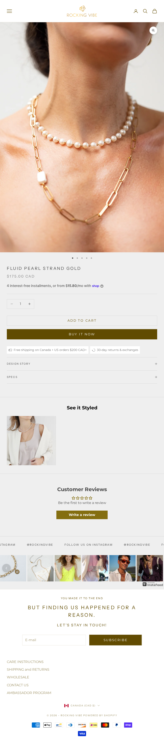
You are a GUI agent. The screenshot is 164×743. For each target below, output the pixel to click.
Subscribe (116, 640)
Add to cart (82, 320)
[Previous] (6, 568)
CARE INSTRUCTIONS (25, 662)
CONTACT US (18, 685)
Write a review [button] (82, 515)
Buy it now (82, 334)
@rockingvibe (102, 544)
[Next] (157, 568)
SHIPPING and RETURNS (28, 669)
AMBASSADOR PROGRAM (29, 693)
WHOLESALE (18, 677)
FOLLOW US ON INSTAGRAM (53, 544)
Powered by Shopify (100, 715)
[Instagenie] (153, 584)
